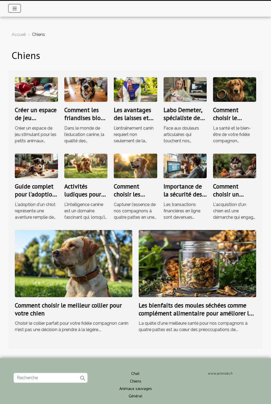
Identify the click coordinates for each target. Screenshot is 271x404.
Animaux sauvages (135, 388)
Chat (135, 373)
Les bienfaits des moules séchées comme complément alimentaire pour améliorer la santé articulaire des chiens (195, 313)
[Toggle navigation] (14, 8)
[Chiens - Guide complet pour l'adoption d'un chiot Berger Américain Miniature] (36, 165)
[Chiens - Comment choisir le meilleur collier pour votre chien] (73, 263)
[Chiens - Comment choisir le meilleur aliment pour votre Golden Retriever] (234, 89)
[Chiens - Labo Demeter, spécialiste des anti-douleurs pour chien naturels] (185, 89)
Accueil (19, 34)
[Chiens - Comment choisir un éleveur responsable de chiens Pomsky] (234, 165)
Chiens (135, 381)
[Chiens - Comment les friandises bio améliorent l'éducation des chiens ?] (85, 89)
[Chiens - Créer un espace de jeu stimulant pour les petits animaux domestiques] (36, 89)
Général (135, 395)
